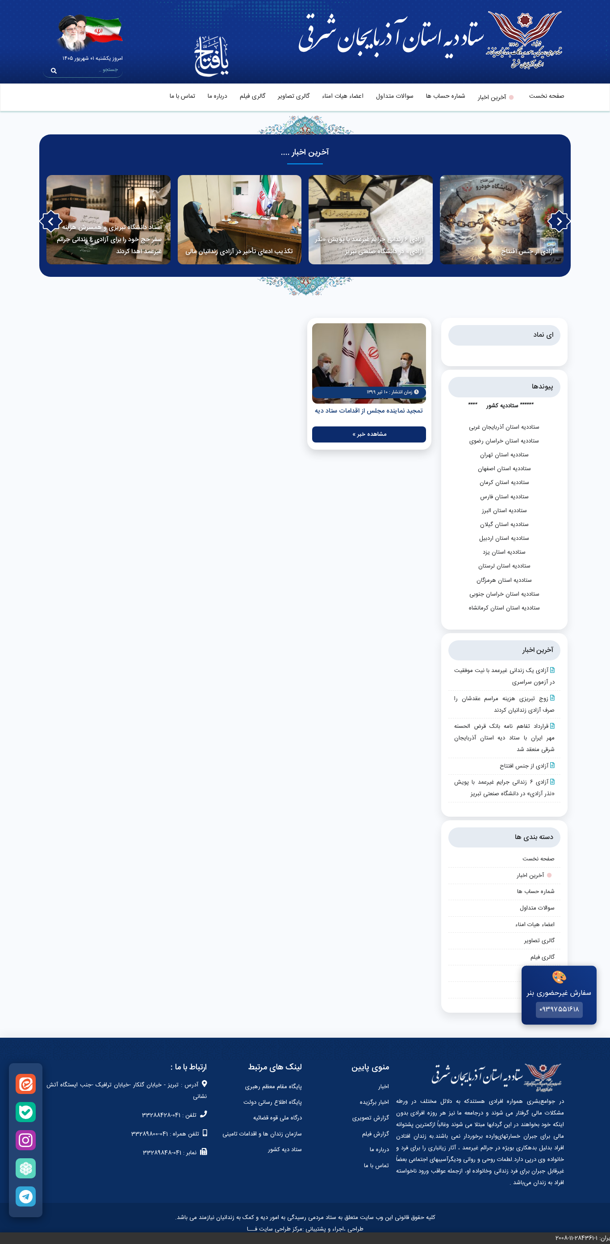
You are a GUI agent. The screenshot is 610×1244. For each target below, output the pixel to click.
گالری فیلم (252, 96)
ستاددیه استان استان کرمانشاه (504, 608)
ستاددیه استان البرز (504, 511)
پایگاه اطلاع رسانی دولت (272, 1102)
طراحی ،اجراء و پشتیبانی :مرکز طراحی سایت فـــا (305, 1229)
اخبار (383, 1087)
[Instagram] (26, 1140)
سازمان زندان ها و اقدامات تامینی (262, 1134)
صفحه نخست (546, 96)
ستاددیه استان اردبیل (504, 538)
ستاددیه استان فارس (504, 497)
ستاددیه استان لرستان (504, 566)
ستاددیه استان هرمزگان (504, 580)
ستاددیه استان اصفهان (504, 469)
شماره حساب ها (445, 96)
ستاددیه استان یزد (504, 552)
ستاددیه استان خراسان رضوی (504, 441)
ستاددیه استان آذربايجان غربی (504, 427)
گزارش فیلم (375, 1134)
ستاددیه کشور (502, 406)
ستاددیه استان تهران (504, 455)
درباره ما (217, 96)
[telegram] (26, 1196)
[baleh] (26, 1112)
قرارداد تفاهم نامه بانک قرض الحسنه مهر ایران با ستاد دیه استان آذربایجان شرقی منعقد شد (504, 738)
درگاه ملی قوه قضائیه (277, 1118)
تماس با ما (182, 96)
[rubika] (26, 1168)
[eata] (26, 1084)
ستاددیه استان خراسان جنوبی (504, 594)
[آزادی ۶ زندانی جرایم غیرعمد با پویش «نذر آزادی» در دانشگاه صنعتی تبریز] (371, 220)
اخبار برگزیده (374, 1102)
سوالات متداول (395, 96)
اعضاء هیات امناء (342, 96)
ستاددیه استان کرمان (504, 483)
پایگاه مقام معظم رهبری (273, 1087)
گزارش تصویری (370, 1118)
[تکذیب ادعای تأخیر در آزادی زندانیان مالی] (240, 220)
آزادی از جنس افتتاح (524, 766)
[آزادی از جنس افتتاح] (502, 220)
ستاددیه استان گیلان (504, 525)
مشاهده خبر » (369, 434)
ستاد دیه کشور (285, 1150)
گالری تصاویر (293, 96)
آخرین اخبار (492, 97)
